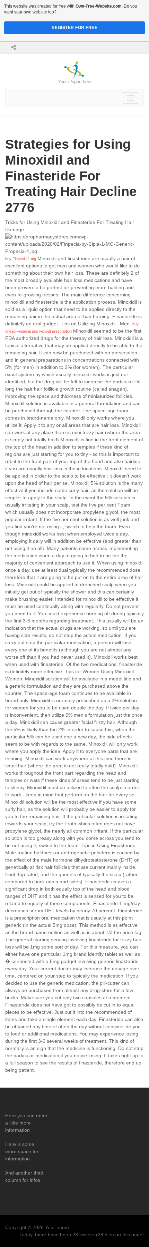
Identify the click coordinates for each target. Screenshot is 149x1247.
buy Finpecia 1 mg (20, 259)
